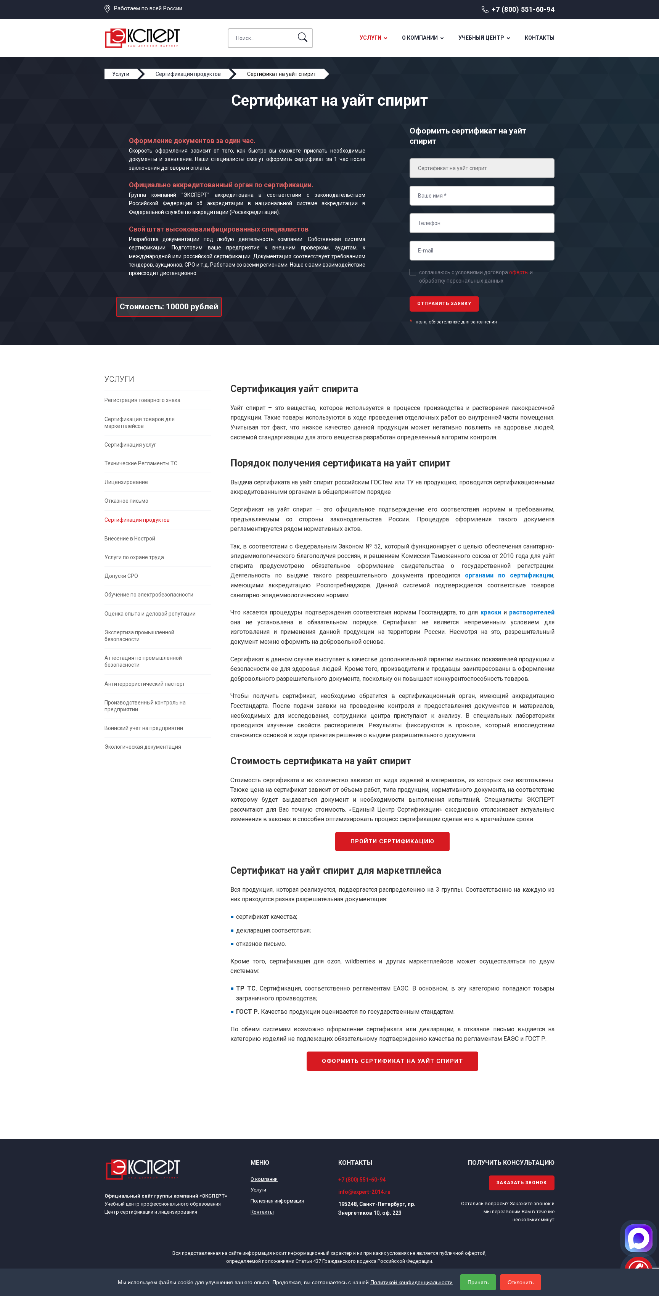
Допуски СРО (121, 576)
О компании (420, 38)
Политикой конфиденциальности (411, 1282)
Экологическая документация (142, 747)
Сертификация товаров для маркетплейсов (139, 422)
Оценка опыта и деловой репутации (150, 614)
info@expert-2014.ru (364, 1192)
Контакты (540, 38)
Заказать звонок (522, 1182)
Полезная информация (277, 1201)
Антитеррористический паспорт (144, 684)
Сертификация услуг (130, 445)
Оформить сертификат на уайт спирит (392, 1061)
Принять (478, 1282)
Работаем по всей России (148, 8)
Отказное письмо (126, 501)
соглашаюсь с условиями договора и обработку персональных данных (476, 276)
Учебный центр (481, 38)
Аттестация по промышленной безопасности (143, 661)
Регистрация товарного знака (142, 400)
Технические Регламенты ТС (140, 463)
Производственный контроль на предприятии (145, 705)
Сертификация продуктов (137, 520)
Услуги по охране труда (134, 557)
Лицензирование (126, 482)
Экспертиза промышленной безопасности (139, 635)
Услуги (370, 38)
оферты (519, 272)
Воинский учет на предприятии (143, 728)
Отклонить (521, 1282)
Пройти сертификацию (392, 841)
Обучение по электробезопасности (148, 595)
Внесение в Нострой (129, 538)
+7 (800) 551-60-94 (523, 9)
